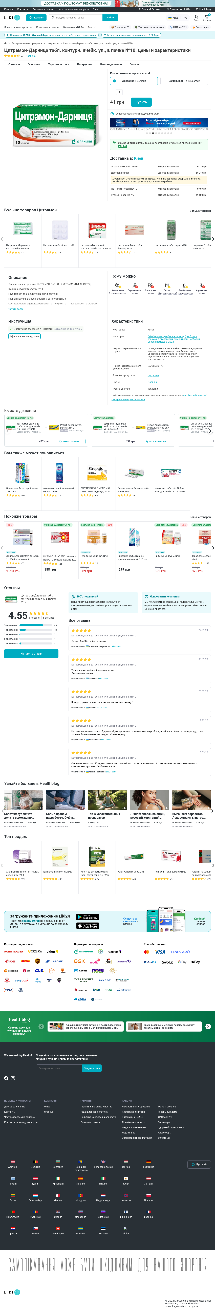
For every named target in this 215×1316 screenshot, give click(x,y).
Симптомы (164, 1137)
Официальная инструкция (24, 336)
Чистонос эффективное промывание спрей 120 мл (132, 558)
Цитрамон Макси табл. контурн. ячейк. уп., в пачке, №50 (96, 247)
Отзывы (135, 64)
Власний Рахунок (151, 9)
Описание (34, 64)
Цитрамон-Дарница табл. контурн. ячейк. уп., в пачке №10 (29, 426)
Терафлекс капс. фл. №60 (94, 556)
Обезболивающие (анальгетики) (166, 336)
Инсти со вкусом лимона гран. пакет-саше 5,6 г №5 (94, 873)
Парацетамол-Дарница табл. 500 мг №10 (134, 490)
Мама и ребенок (167, 1106)
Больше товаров (200, 210)
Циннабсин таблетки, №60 (57, 871)
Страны (48, 1111)
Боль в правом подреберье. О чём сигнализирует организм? (64, 815)
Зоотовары (164, 1122)
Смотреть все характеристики (128, 399)
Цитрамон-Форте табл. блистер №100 (130, 247)
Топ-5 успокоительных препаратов (104, 815)
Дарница (31, 56)
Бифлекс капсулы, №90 (167, 556)
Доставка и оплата (43, 9)
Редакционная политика (94, 1111)
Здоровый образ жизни (171, 1127)
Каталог (8, 9)
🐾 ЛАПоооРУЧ (178, 27)
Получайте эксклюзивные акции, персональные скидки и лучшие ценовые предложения (66, 1057)
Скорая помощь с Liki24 (161, 341)
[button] (134, 81)
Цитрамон (53, 43)
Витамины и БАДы (73, 27)
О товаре (14, 64)
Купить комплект (70, 441)
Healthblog (205, 9)
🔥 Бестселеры (200, 27)
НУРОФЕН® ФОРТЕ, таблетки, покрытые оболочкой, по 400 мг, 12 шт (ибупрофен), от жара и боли (59, 558)
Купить (141, 102)
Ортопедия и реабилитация (137, 1137)
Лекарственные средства (18, 27)
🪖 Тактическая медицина (149, 27)
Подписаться (92, 1068)
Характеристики (58, 64)
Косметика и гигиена (47, 27)
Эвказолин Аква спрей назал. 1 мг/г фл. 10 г (22, 490)
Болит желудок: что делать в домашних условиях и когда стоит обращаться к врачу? (20, 815)
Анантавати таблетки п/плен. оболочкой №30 (22, 873)
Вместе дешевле (111, 64)
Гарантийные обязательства (96, 1106)
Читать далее (15, 309)
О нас (96, 9)
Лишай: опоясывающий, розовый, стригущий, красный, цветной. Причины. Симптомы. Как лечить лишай (149, 815)
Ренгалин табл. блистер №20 (170, 871)
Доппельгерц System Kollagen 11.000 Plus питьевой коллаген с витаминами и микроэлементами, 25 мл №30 (22, 558)
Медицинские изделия (134, 1127)
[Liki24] (12, 1292)
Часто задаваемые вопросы (73, 9)
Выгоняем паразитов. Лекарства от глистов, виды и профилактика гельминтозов (188, 815)
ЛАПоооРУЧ (165, 1117)
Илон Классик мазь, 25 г (131, 871)
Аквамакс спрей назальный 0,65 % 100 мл (58, 490)
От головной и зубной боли (173, 339)
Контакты (22, 9)
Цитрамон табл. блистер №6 (58, 245)
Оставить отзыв (31, 653)
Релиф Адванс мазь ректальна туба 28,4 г (159, 426)
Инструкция (84, 64)
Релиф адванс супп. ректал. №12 (71, 426)
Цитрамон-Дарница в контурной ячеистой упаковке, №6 (18, 247)
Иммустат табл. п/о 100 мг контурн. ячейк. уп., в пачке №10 (170, 490)
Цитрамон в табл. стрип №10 (171, 245)
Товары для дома (167, 1111)
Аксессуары (164, 1132)
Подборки (194, 339)
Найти (110, 17)
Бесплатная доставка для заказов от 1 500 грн (133, 35)
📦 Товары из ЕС (120, 27)
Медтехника (128, 1132)
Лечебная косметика (133, 1122)
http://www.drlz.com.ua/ (194, 395)
